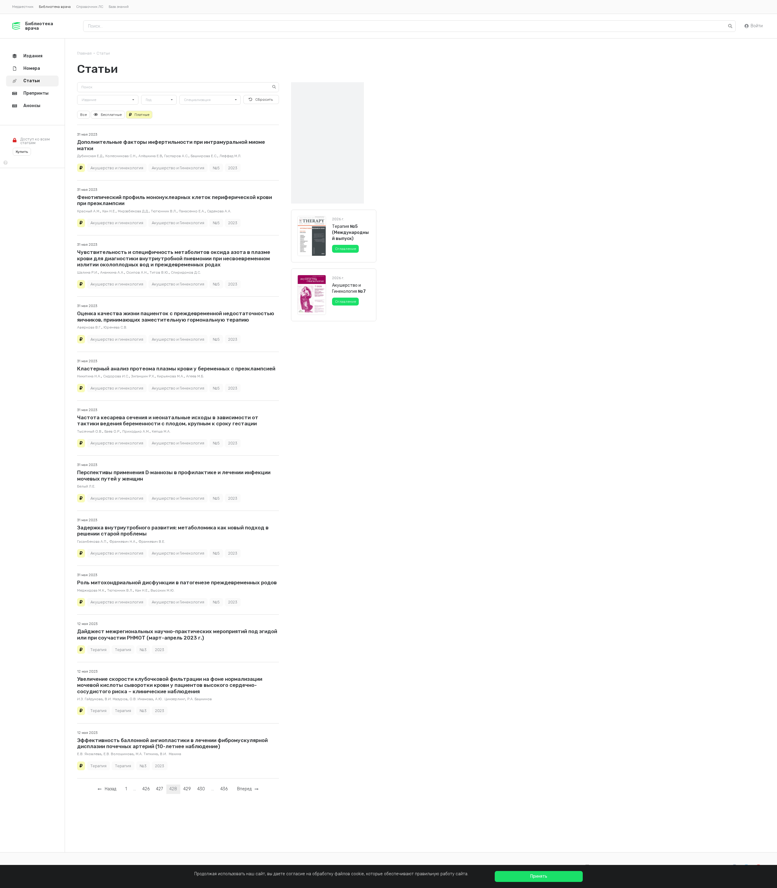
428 (173, 789)
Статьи (103, 53)
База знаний (119, 7)
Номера (31, 68)
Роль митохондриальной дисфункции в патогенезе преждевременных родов (177, 582)
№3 (143, 649)
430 (201, 789)
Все (83, 115)
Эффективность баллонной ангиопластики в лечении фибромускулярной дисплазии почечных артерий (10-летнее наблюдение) (172, 743)
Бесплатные (111, 115)
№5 (216, 168)
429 (187, 789)
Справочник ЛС (89, 7)
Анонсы (31, 105)
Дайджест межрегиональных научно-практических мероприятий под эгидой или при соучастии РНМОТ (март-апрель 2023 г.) (177, 634)
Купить (22, 152)
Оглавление (345, 249)
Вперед (245, 789)
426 (146, 789)
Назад (109, 789)
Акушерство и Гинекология (178, 168)
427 (159, 789)
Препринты (36, 93)
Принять (538, 876)
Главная (84, 53)
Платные (141, 115)
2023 (232, 168)
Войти (757, 26)
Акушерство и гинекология (116, 168)
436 (224, 789)
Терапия (98, 649)
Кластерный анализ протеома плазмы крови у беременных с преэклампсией (176, 369)
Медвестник (22, 7)
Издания (32, 56)
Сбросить (264, 99)
